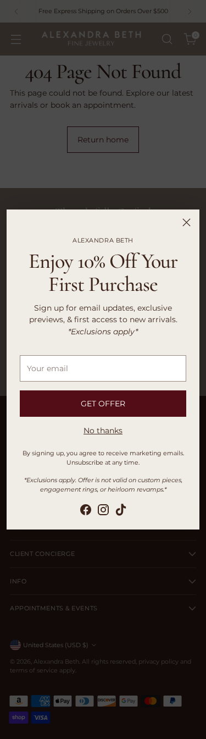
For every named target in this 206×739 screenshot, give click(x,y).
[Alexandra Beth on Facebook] (85, 511)
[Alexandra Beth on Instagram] (103, 511)
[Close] (186, 222)
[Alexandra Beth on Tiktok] (120, 511)
